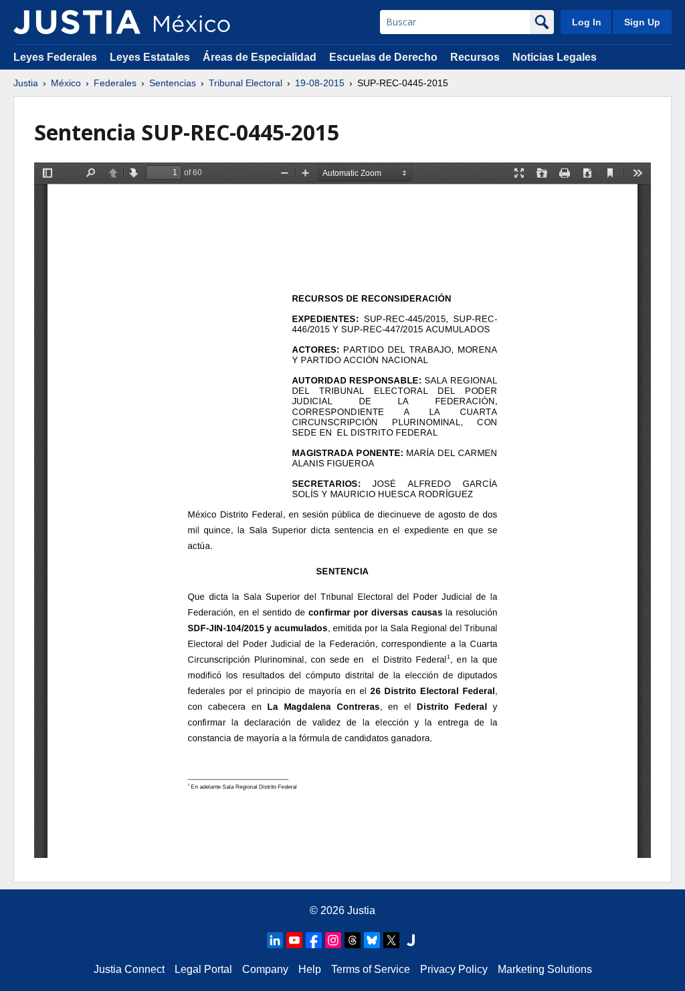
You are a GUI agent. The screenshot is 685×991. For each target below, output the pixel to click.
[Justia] (76, 22)
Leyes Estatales (150, 57)
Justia (25, 83)
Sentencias (172, 83)
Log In (586, 22)
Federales (115, 83)
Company (265, 969)
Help (309, 969)
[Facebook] (314, 940)
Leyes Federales (55, 57)
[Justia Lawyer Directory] (411, 940)
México (66, 83)
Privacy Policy (454, 969)
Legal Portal (203, 969)
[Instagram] (333, 940)
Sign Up (642, 22)
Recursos (475, 57)
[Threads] (353, 940)
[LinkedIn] (275, 940)
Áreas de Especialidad (259, 57)
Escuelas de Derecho (383, 57)
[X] (391, 940)
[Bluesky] (372, 940)
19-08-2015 (320, 83)
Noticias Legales (554, 57)
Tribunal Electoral (245, 83)
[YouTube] (294, 940)
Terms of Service (370, 969)
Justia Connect (129, 969)
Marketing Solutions (545, 969)
